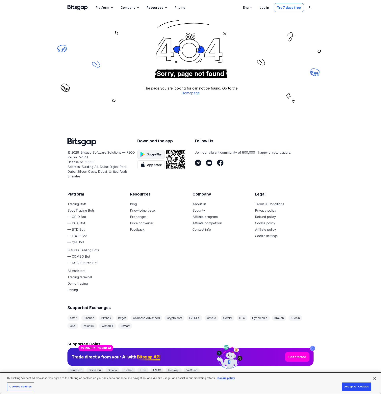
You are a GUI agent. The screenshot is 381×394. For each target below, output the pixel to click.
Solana (112, 370)
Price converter (142, 223)
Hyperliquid (259, 318)
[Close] (312, 348)
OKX (73, 326)
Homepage (190, 93)
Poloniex (88, 326)
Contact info (201, 229)
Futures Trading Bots (83, 250)
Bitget (122, 318)
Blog (133, 204)
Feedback (137, 229)
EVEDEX (194, 318)
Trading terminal (79, 277)
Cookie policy (265, 223)
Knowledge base (142, 210)
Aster (73, 318)
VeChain (191, 370)
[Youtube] (209, 163)
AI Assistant (76, 271)
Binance (89, 318)
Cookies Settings (20, 386)
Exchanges (138, 217)
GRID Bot (79, 217)
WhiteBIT (108, 326)
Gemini (227, 318)
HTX (242, 318)
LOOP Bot (79, 236)
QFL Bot (78, 242)
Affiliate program (205, 217)
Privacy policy (265, 210)
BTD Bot (78, 229)
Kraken (279, 318)
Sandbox (76, 370)
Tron (143, 370)
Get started (297, 357)
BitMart (125, 326)
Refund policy (265, 217)
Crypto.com (174, 318)
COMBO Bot (81, 256)
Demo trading (77, 283)
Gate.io (211, 318)
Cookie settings (266, 236)
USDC (157, 370)
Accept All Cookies (356, 386)
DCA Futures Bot (84, 263)
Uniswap (173, 370)
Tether (128, 370)
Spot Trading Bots (81, 210)
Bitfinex (106, 318)
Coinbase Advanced (146, 318)
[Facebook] (220, 163)
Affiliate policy (265, 229)
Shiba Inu (95, 370)
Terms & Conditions (269, 204)
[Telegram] (198, 163)
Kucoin (295, 318)
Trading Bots (77, 204)
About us (199, 204)
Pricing (72, 290)
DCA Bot (78, 223)
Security (198, 210)
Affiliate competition (207, 223)
